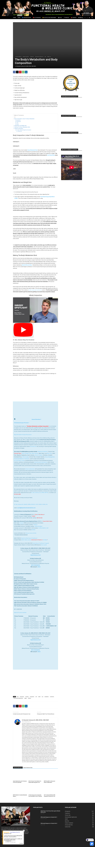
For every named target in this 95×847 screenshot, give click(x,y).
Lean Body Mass (51, 155)
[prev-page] (14, 799)
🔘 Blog (60, 17)
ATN (46, 504)
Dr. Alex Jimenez (18, 504)
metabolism (47, 696)
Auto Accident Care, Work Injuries (30, 453)
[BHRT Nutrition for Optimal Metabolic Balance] (20, 789)
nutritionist (52, 696)
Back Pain (49, 453)
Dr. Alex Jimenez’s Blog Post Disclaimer (23, 129)
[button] (92, 17)
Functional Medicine (20, 20)
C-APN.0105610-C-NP (43, 528)
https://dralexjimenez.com (26, 721)
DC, (23, 504)
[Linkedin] (83, 17)
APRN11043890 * (39, 526)
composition (32, 696)
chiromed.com (33, 446)
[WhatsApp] (23, 72)
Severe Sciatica (38, 455)
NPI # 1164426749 (35, 565)
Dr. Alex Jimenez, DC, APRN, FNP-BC (39, 492)
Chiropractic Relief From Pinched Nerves (45, 714)
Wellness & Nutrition (43, 451)
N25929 (33, 529)
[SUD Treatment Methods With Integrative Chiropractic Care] (51, 789)
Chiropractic (32, 56)
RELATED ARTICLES (18, 767)
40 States (45, 539)
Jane (17, 122)
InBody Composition (19, 128)
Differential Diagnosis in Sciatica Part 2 (49, 823)
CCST (37, 504)
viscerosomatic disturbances (40, 462)
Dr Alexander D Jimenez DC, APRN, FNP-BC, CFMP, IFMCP (26, 66)
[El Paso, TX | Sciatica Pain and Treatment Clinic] (47, 8)
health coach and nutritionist (35, 290)
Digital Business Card (36, 555)
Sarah (17, 124)
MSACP (25, 504)
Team (19, 17)
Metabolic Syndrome (28, 20)
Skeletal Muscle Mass (27, 265)
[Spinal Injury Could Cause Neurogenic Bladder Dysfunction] (36, 812)
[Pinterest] (85, 17)
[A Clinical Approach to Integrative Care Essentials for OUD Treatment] (35, 789)
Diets (45, 56)
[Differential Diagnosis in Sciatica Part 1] (36, 818)
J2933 (38, 566)
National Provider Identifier (20, 612)
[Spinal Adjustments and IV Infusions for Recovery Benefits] (20, 775)
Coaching (26, 696)
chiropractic (22, 696)
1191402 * (35, 524)
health (39, 696)
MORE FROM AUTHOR (27, 767)
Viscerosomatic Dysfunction (39, 56)
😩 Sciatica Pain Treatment (49, 17)
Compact (21, 523)
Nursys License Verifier (31, 533)
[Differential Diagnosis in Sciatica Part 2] (36, 825)
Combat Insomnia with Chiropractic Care (21, 714)
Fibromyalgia (25, 457)
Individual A (18, 120)
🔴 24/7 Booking (37, 17)
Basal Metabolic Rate (33, 150)
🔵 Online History (26, 17)
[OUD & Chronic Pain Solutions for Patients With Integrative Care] (35, 775)
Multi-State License (26, 539)
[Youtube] (89, 17)
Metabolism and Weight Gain (20, 125)
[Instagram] (80, 17)
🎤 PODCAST (66, 17)
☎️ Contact (73, 17)
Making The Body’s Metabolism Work (22, 127)
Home (14, 17)
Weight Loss (49, 56)
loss (42, 696)
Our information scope (19, 460)
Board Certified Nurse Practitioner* (29, 538)
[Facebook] (78, 17)
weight (25, 698)
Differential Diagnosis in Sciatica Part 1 (49, 817)
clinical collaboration (30, 469)
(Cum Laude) (44, 544)
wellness (29, 698)
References (20, 131)
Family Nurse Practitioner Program (40, 543)
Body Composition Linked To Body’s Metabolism (24, 118)
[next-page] (16, 799)
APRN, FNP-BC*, (32, 504)
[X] (87, 17)
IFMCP (40, 504)
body (17, 696)
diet (36, 696)
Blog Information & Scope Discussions (23, 434)
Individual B (18, 121)
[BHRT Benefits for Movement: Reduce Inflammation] (51, 775)
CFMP (43, 504)
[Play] (23, 330)
